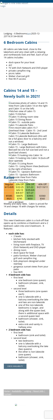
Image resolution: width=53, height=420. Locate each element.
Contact (7, 394)
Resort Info (38, 391)
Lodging (27, 391)
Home (7, 391)
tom (29, 33)
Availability (17, 391)
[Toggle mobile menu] (51, 3)
